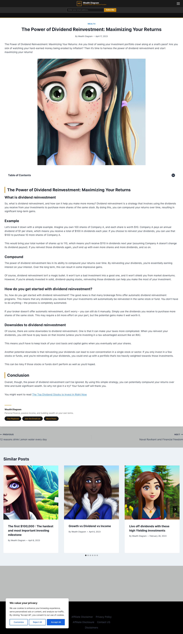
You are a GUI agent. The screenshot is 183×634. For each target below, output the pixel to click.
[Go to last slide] (8, 509)
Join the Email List (32, 418)
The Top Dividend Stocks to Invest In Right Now (59, 394)
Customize (19, 622)
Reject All (37, 622)
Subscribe (110, 10)
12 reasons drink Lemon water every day (23, 437)
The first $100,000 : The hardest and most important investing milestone (30, 531)
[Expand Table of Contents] (173, 175)
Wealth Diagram (85, 36)
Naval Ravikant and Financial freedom (161, 437)
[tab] (85, 555)
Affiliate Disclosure (83, 622)
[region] (37, 613)
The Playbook (13, 418)
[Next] (175, 509)
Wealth (92, 24)
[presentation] (30, 492)
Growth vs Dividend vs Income (90, 526)
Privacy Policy (104, 616)
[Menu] (178, 4)
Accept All (56, 622)
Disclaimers (91, 627)
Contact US (103, 622)
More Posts (51, 418)
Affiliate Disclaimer (82, 616)
